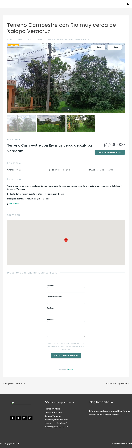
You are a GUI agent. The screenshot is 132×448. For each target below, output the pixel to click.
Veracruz (29, 39)
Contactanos (106, 3)
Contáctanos (13, 203)
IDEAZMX (128, 443)
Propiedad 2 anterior (14, 383)
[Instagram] (24, 418)
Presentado (14, 45)
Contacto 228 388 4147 (56, 423)
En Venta (10, 39)
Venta (22, 3)
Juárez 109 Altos (52, 408)
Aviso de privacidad (88, 3)
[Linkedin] (30, 418)
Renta (31, 3)
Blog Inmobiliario (101, 402)
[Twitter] (18, 418)
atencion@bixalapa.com (56, 419)
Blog (118, 3)
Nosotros (72, 3)
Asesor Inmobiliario (45, 3)
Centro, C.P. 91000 (53, 412)
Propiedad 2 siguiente (117, 383)
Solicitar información (109, 152)
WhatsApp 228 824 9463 (56, 426)
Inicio (14, 3)
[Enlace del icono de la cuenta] (127, 4)
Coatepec (39, 39)
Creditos (61, 3)
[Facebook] (12, 418)
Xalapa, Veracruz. (53, 416)
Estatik (70, 369)
